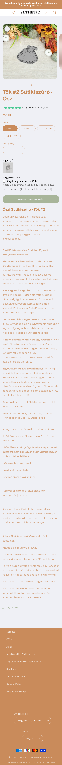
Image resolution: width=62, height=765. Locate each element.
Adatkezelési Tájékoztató (20, 654)
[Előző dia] (23, 85)
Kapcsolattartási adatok (45, 762)
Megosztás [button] (12, 607)
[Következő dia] (38, 85)
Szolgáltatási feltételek (19, 762)
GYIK (9, 639)
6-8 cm (10, 128)
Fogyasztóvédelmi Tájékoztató (23, 662)
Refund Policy (14, 684)
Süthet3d (21, 757)
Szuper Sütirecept (16, 691)
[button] (6, 12)
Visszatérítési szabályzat (41, 757)
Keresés (10, 632)
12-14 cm (11, 136)
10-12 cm (46, 128)
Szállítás (11, 669)
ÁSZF (9, 647)
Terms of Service (15, 676)
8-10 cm (27, 128)
